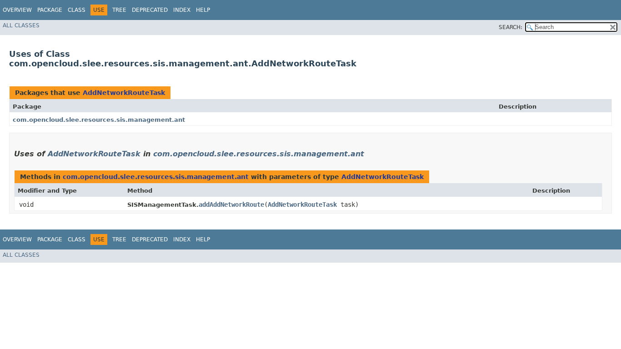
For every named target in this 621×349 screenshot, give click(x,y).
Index (181, 10)
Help (203, 10)
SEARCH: (510, 27)
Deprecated (150, 10)
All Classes (21, 25)
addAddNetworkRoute (231, 204)
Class (76, 10)
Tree (119, 10)
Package (49, 10)
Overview (17, 10)
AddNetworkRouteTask (124, 92)
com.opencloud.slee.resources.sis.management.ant (99, 119)
